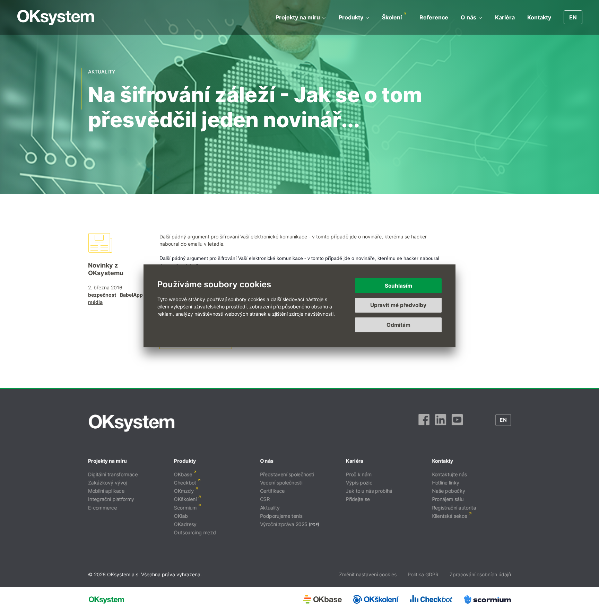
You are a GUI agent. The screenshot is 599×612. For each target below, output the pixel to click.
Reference (433, 17)
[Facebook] (423, 423)
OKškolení (185, 499)
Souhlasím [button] (398, 285)
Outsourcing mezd (195, 532)
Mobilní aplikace (106, 491)
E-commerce (102, 507)
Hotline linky (445, 483)
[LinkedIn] (440, 423)
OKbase (183, 474)
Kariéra (505, 17)
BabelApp (131, 295)
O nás (468, 17)
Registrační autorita (454, 507)
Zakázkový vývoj (107, 483)
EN (573, 17)
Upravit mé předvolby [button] (398, 305)
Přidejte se (358, 499)
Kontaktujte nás (449, 474)
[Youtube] (457, 423)
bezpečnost (102, 295)
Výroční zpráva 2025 (283, 524)
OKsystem (56, 17)
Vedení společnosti (281, 483)
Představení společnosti (287, 474)
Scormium (185, 507)
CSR (265, 499)
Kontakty (539, 17)
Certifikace (272, 491)
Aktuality (270, 507)
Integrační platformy (111, 499)
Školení (392, 17)
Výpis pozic (359, 483)
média (95, 302)
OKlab (181, 516)
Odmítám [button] (398, 325)
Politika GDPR (423, 574)
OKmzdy (184, 491)
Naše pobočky (448, 491)
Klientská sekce (449, 516)
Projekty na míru (298, 17)
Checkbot (185, 483)
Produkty (351, 17)
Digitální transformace (113, 474)
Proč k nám (359, 474)
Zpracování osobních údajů (480, 574)
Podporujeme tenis (281, 516)
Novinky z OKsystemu (105, 269)
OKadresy (185, 524)
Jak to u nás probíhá (369, 491)
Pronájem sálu (447, 499)
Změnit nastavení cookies (368, 574)
